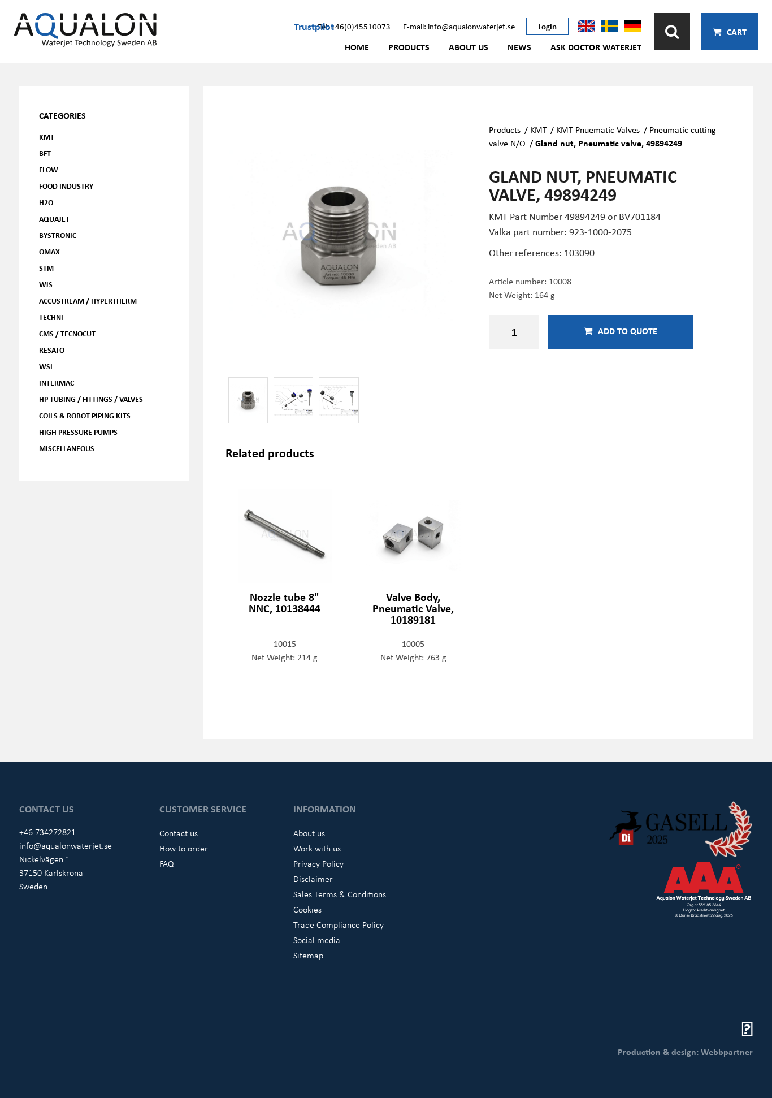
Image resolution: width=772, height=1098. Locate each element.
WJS (46, 284)
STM (46, 267)
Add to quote (627, 331)
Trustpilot (314, 26)
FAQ (166, 863)
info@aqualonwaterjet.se (65, 845)
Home (357, 47)
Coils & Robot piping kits (85, 415)
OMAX (49, 251)
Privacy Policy (318, 863)
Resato (51, 349)
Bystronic (57, 235)
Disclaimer (313, 878)
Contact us (178, 833)
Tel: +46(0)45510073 (354, 26)
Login (547, 26)
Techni (51, 317)
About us (468, 47)
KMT (46, 136)
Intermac (56, 382)
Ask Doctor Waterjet (595, 47)
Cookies (307, 909)
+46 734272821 (47, 831)
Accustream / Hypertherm (88, 300)
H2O (46, 202)
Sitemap (308, 955)
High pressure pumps (78, 431)
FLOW (48, 169)
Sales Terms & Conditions (339, 894)
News (519, 47)
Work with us (317, 848)
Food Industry (66, 185)
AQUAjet (54, 218)
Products (409, 47)
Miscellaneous (66, 448)
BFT (45, 153)
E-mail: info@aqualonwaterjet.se (459, 26)
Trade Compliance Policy (338, 924)
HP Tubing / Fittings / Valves (91, 399)
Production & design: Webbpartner (685, 1051)
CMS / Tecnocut (67, 333)
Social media (316, 939)
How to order (183, 848)
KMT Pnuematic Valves (598, 129)
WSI (46, 366)
